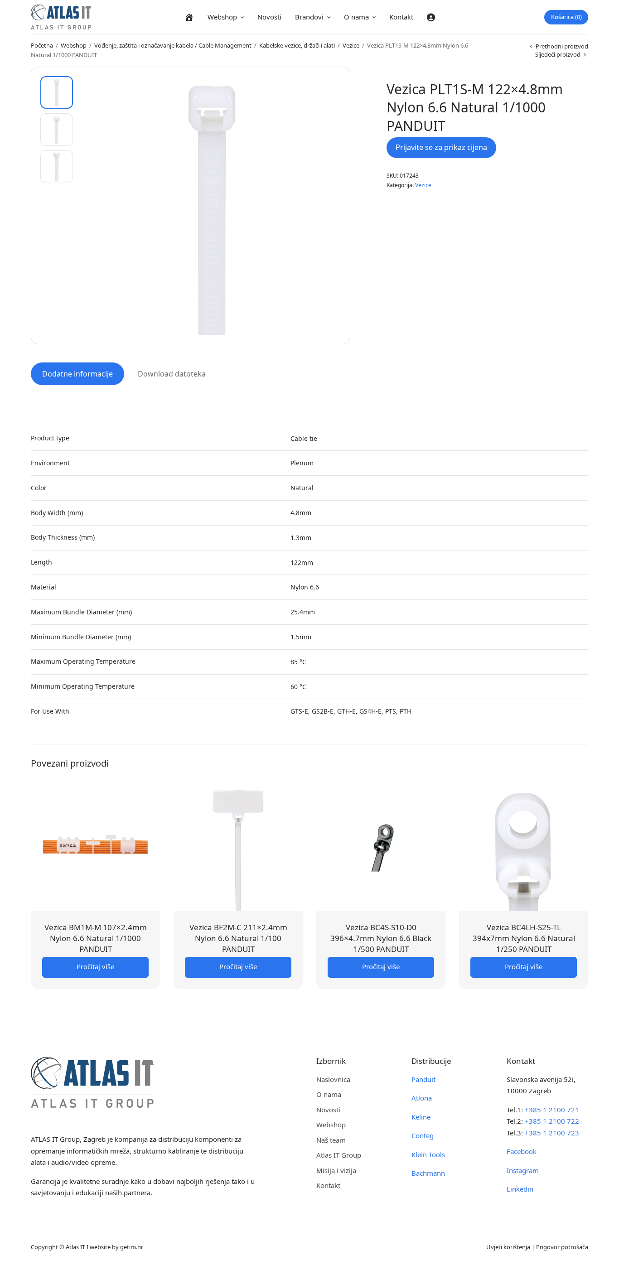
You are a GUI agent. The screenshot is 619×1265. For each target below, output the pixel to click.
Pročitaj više (95, 966)
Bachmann (428, 1173)
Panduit (423, 1079)
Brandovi (309, 16)
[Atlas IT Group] (61, 17)
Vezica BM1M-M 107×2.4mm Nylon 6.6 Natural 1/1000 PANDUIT (95, 938)
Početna (42, 45)
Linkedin (520, 1188)
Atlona (421, 1097)
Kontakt (401, 16)
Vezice (351, 45)
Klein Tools (428, 1154)
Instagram (523, 1170)
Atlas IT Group (338, 1154)
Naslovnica (333, 1079)
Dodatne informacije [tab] (77, 374)
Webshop (222, 16)
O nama (356, 16)
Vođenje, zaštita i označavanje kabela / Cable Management (172, 45)
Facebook (522, 1151)
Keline (420, 1116)
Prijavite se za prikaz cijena (441, 147)
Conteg (422, 1135)
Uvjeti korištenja (508, 1247)
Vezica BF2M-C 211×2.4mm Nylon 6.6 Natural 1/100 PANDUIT (238, 938)
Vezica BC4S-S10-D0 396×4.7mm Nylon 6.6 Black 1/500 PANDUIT (380, 938)
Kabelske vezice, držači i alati (297, 45)
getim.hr (131, 1247)
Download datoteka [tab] (172, 374)
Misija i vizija (336, 1170)
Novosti (269, 16)
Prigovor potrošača (562, 1247)
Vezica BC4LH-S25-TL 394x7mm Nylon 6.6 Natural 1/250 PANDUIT (524, 938)
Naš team (331, 1139)
